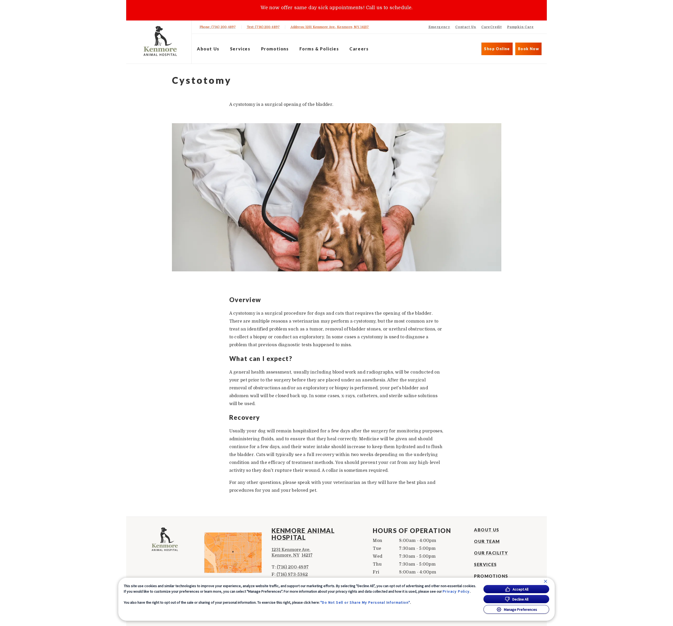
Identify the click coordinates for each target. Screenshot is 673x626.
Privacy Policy (456, 591)
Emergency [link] (439, 27)
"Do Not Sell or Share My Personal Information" (365, 602)
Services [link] (240, 48)
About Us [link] (486, 529)
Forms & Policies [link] (319, 48)
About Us (208, 48)
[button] (235, 552)
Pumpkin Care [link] (520, 27)
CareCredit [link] (491, 27)
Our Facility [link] (491, 553)
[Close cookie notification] (545, 581)
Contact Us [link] (465, 27)
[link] (160, 41)
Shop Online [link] (497, 48)
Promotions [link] (275, 48)
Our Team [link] (487, 541)
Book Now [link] (528, 48)
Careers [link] (359, 48)
